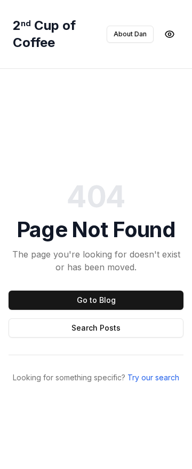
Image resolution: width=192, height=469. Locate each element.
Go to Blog (96, 299)
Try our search (153, 377)
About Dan (130, 34)
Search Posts (96, 327)
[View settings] (169, 34)
